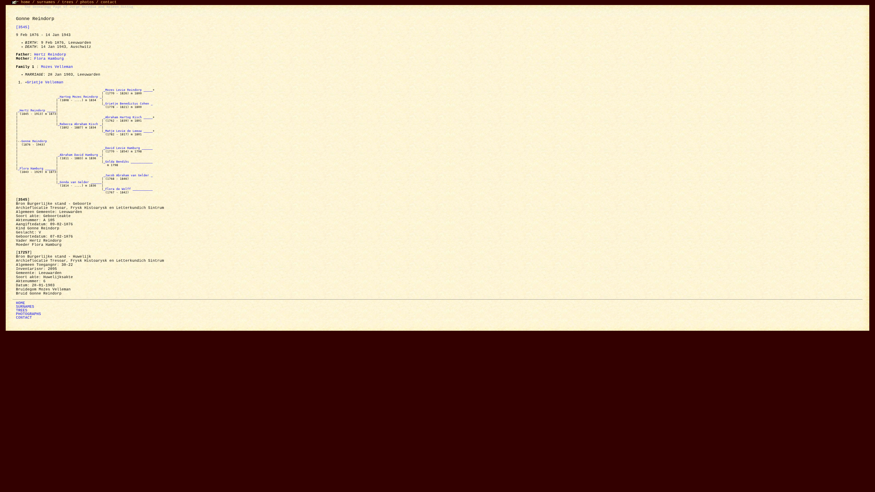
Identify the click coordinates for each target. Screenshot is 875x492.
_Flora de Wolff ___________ (128, 189)
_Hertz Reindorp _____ (37, 110)
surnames (46, 2)
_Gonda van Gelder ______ (80, 182)
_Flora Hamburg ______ (37, 168)
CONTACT (24, 318)
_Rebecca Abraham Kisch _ (80, 124)
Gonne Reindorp (35, 141)
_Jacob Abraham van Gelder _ (128, 175)
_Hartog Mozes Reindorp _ (80, 96)
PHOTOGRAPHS (28, 314)
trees (67, 2)
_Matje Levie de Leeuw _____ (128, 131)
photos (87, 2)
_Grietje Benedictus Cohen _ (128, 103)
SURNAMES (25, 307)
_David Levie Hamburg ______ (128, 148)
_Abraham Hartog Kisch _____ (128, 117)
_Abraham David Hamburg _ (80, 154)
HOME (20, 303)
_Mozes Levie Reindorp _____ (128, 90)
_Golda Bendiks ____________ (128, 161)
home (25, 2)
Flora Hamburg (49, 59)
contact (109, 2)
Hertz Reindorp (50, 55)
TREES (21, 310)
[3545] (23, 27)
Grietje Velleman (45, 82)
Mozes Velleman (57, 67)
